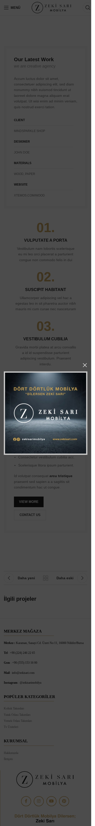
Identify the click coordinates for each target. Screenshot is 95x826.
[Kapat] (85, 365)
